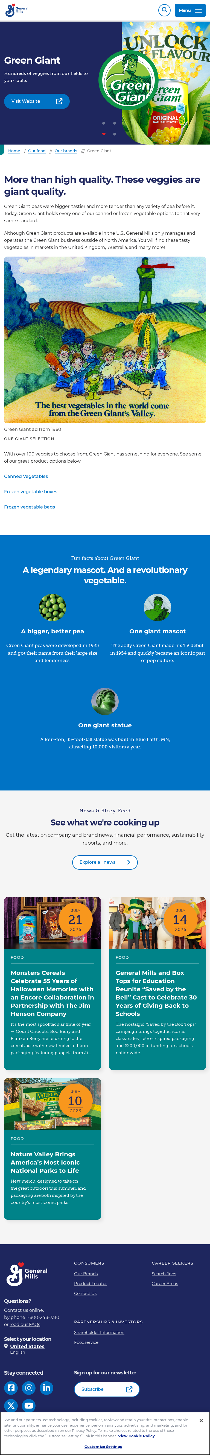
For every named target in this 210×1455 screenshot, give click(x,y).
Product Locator (90, 1283)
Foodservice (86, 1342)
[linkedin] (47, 1388)
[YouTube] (29, 1406)
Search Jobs (164, 1273)
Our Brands (86, 1273)
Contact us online (23, 1310)
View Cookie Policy (136, 1436)
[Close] (201, 1421)
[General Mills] (17, 10)
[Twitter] (11, 1406)
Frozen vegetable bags (29, 507)
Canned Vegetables (26, 476)
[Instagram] (29, 1388)
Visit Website (25, 101)
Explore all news (97, 862)
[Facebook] (11, 1388)
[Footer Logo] (27, 1274)
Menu (185, 10)
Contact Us (85, 1293)
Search (164, 10)
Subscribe (92, 1389)
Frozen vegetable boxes (30, 491)
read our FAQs (25, 1324)
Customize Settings (103, 1446)
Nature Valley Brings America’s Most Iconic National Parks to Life (52, 1149)
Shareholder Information (99, 1332)
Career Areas (165, 1283)
